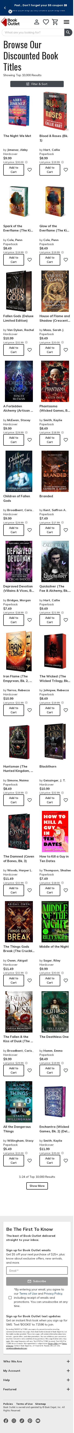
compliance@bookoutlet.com (16, 1348)
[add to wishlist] (30, 170)
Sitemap (40, 1403)
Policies (8, 1403)
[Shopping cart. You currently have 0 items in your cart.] (55, 22)
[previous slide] (5, 8)
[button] (41, 5)
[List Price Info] (26, 162)
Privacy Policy (53, 1343)
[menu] (66, 22)
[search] (68, 32)
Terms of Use (24, 1403)
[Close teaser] (10, 11)
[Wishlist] (46, 22)
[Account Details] (36, 22)
